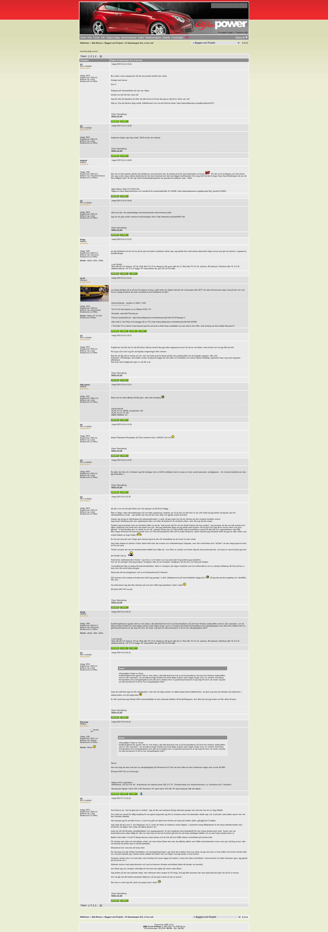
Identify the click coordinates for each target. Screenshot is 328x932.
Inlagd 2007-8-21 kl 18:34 (122, 64)
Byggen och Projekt (114, 43)
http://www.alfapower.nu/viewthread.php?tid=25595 (174, 322)
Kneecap (84, 722)
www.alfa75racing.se (129, 313)
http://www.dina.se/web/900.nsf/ (171, 217)
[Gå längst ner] (245, 43)
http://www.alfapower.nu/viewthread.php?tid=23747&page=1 (158, 318)
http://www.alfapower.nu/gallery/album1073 (195, 103)
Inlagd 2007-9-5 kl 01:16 (121, 722)
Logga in (231, 32)
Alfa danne (85, 385)
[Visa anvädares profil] (115, 122)
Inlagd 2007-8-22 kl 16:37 (122, 335)
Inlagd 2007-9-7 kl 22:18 (121, 798)
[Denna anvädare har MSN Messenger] (140, 794)
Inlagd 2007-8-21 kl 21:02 (122, 239)
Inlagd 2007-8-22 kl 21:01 (122, 385)
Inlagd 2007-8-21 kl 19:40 (122, 201)
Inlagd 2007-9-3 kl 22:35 (121, 497)
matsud (83, 160)
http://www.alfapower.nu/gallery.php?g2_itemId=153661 (202, 191)
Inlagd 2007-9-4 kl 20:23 (121, 612)
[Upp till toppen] (245, 917)
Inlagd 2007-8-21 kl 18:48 (122, 160)
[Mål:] (133, 274)
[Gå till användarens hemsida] (124, 332)
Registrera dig (241, 32)
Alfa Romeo (97, 43)
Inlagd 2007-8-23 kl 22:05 (122, 460)
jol (81, 64)
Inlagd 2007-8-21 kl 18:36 (122, 126)
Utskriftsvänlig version (89, 51)
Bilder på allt (116, 116)
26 (101, 56)
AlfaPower (84, 43)
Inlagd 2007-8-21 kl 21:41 (122, 278)
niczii (82, 278)
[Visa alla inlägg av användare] (124, 122)
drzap (82, 239)
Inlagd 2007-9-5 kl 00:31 (121, 653)
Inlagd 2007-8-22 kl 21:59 (122, 424)
